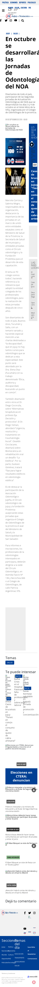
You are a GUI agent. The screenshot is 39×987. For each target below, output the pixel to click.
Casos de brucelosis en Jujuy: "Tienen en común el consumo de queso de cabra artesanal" (10, 722)
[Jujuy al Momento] (10, 914)
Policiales (32, 2)
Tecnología (12, 962)
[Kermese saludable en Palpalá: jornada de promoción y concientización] (26, 691)
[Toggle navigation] (3, 10)
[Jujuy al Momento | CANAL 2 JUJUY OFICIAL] (29, 917)
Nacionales (6, 951)
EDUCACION (19, 954)
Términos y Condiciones (8, 973)
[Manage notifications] (34, 982)
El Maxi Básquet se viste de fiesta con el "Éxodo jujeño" (20, 863)
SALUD (10, 662)
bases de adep (21, 764)
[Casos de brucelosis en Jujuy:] (8, 701)
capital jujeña (11, 885)
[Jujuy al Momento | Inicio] (37, 940)
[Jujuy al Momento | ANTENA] (34, 928)
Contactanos (32, 959)
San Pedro (19, 676)
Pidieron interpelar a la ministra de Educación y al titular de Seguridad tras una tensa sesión (21, 808)
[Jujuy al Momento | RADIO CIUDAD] (34, 932)
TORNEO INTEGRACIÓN (13, 857)
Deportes (22, 2)
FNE (9, 959)
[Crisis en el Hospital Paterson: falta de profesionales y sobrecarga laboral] (17, 679)
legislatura (11, 801)
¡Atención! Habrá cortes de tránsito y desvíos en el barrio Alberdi (20, 891)
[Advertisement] (19, 628)
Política (5, 2)
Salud (9, 699)
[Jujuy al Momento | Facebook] (1, 20)
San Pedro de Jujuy (13, 829)
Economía (14, 2)
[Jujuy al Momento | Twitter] (6, 20)
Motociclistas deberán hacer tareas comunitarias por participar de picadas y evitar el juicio (21, 836)
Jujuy (3, 947)
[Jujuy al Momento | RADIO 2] (29, 932)
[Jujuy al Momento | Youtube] (15, 20)
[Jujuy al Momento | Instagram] (11, 20)
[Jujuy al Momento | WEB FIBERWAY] (25, 932)
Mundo (4, 955)
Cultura (11, 955)
